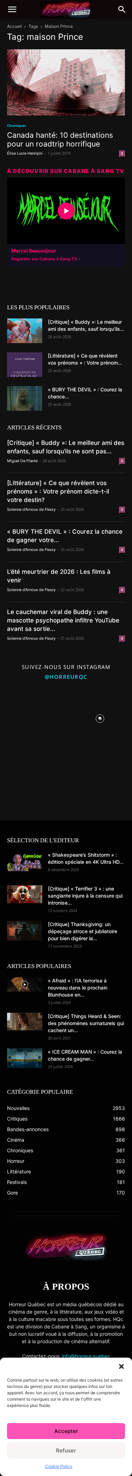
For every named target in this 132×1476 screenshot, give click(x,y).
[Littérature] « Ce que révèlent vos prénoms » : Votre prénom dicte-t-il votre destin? (58, 491)
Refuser (66, 1450)
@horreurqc (66, 676)
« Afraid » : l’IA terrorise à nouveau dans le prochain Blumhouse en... (77, 988)
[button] (121, 1366)
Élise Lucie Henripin (25, 153)
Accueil (14, 26)
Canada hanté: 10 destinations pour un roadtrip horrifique (60, 139)
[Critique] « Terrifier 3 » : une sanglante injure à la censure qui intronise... (85, 896)
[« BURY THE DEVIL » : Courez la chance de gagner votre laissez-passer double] (24, 398)
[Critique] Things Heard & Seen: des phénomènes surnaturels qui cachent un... (86, 1023)
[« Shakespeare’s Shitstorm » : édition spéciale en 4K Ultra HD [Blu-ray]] (24, 861)
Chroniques (16, 125)
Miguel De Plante (22, 460)
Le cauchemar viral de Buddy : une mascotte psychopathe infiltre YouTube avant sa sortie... (63, 620)
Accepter (66, 1431)
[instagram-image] (32, 717)
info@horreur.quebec (86, 1356)
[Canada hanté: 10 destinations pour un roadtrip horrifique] (66, 82)
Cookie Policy (59, 1466)
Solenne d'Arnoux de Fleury (31, 509)
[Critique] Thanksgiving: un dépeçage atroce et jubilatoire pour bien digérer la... (82, 931)
